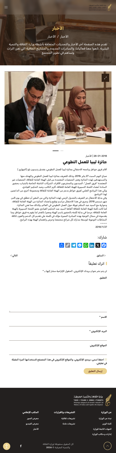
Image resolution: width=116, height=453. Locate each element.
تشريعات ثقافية (68, 418)
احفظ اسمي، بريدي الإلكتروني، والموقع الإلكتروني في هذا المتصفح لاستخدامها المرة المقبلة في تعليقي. (59, 361)
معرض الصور (33, 418)
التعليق (103, 277)
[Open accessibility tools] (6, 446)
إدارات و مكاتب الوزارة (101, 434)
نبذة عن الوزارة (105, 418)
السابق (100, 255)
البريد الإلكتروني (98, 331)
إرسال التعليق (95, 371)
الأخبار (89, 155)
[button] (6, 7)
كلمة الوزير (106, 423)
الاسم (103, 316)
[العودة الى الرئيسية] (100, 7)
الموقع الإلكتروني (98, 345)
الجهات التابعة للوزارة (102, 429)
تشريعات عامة (69, 423)
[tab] (56, 150)
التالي (15, 255)
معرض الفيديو (32, 423)
